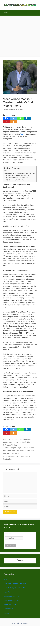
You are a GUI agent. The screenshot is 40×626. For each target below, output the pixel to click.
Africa (7, 439)
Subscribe (8, 533)
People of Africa (25, 442)
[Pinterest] (6, 121)
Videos (6, 613)
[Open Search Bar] (37, 13)
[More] (13, 121)
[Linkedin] (27, 118)
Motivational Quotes (11, 596)
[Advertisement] (20, 35)
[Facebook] (6, 118)
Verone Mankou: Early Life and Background (20, 173)
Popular (20, 560)
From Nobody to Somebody (21, 439)
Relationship (8, 609)
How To (7, 592)
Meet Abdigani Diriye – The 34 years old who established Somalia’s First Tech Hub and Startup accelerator (19, 450)
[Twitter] (13, 118)
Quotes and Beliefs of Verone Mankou (20, 180)
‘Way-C (22, 134)
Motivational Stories (10, 442)
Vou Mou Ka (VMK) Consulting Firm (18, 175)
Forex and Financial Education (15, 584)
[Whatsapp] (20, 118)
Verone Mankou (11, 445)
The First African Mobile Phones (18, 178)
